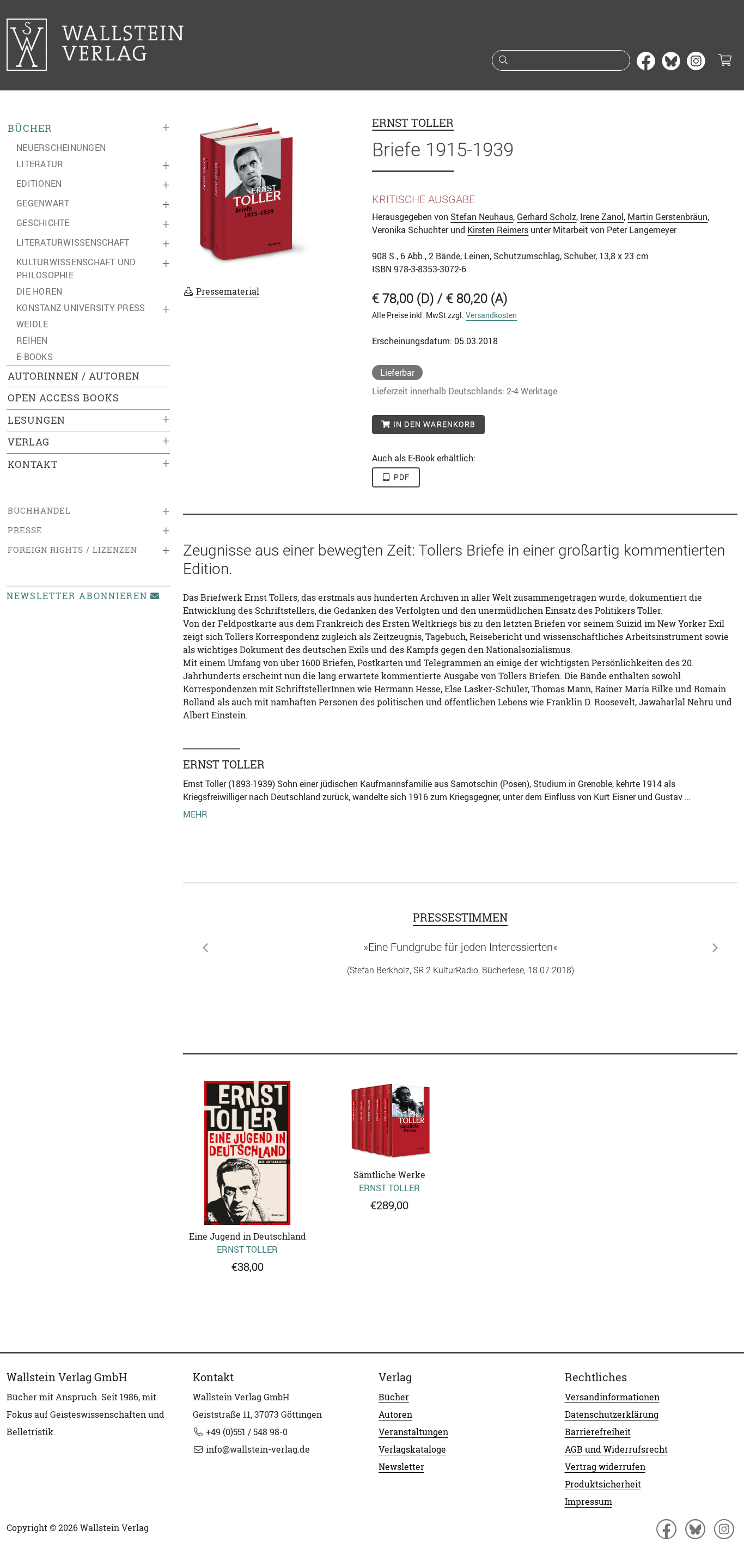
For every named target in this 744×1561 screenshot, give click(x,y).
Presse (25, 530)
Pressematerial (226, 291)
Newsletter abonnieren (77, 596)
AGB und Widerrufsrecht (616, 1449)
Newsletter (401, 1467)
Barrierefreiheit (598, 1432)
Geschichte (43, 223)
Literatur (39, 164)
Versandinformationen (612, 1397)
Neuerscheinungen (61, 148)
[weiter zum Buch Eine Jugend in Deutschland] (247, 1153)
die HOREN (39, 291)
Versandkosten (491, 315)
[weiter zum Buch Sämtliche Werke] (389, 1122)
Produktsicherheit (603, 1484)
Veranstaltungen (413, 1432)
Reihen (32, 340)
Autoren (395, 1414)
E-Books (34, 357)
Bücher (30, 128)
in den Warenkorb (433, 424)
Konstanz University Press (80, 308)
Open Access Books (63, 398)
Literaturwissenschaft (72, 242)
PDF (401, 477)
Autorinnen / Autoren (74, 376)
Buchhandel (39, 510)
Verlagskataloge (412, 1449)
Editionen (39, 184)
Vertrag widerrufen (605, 1467)
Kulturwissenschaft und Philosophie (76, 268)
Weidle (32, 324)
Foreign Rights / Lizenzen (72, 550)
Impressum (588, 1502)
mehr (195, 814)
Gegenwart (42, 203)
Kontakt (33, 464)
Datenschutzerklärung (611, 1414)
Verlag (29, 442)
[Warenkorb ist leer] (724, 61)
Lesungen (36, 420)
